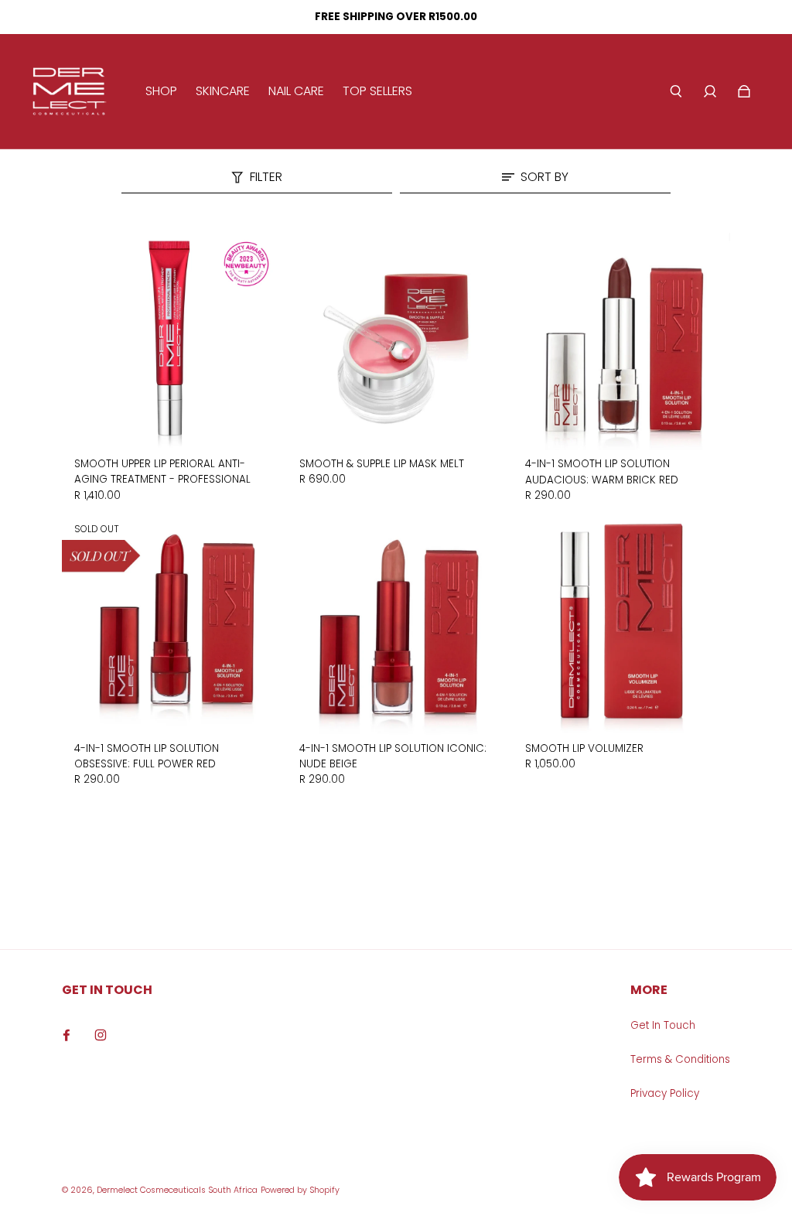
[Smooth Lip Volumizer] (621, 626)
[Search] (676, 91)
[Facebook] (67, 1035)
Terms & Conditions (680, 1059)
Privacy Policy (664, 1093)
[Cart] (744, 91)
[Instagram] (101, 1035)
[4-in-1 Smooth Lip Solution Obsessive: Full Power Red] (170, 626)
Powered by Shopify (300, 1190)
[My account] (710, 91)
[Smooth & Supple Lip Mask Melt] (395, 341)
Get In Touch (662, 1025)
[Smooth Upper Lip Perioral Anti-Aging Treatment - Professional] (170, 341)
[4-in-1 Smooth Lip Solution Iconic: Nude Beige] (395, 626)
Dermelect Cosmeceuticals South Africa (177, 1190)
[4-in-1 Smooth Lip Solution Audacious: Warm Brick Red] (621, 341)
